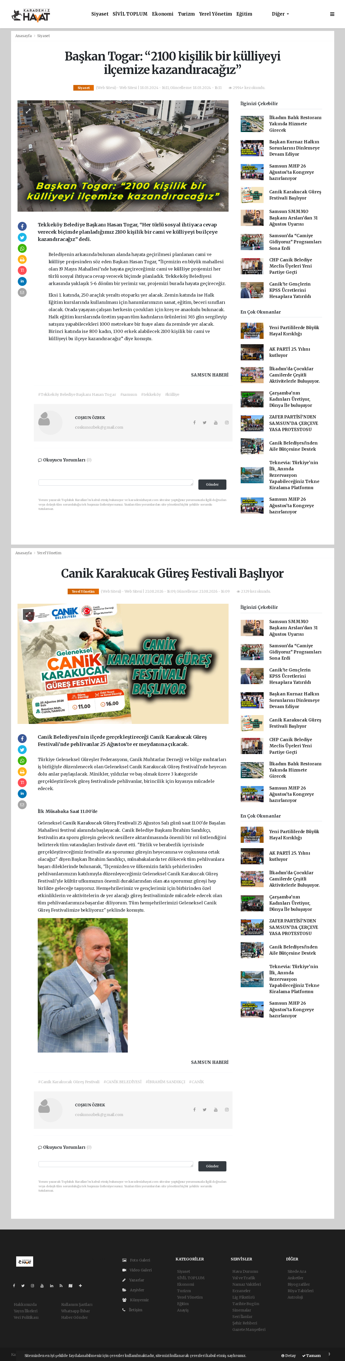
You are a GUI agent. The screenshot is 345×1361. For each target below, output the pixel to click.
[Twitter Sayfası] (25, 1285)
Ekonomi (163, 14)
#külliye (172, 394)
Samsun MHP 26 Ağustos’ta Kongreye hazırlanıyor (291, 172)
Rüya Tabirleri (300, 1290)
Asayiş (183, 1310)
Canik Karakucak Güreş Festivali (100, 823)
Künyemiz (139, 1300)
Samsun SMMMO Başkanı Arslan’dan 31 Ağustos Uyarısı (293, 218)
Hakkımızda (25, 1304)
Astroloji (295, 1297)
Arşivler (136, 1290)
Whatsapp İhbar (75, 1311)
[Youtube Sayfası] (44, 1285)
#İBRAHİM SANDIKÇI (165, 1081)
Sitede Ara (297, 1271)
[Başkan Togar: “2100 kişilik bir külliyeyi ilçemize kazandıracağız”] (123, 155)
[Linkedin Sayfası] (54, 1285)
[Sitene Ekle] (82, 1285)
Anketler (295, 1277)
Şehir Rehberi (244, 1323)
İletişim (135, 1309)
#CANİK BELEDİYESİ (123, 1081)
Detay (290, 1355)
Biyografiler (299, 1284)
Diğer (279, 14)
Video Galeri (140, 1270)
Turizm (186, 14)
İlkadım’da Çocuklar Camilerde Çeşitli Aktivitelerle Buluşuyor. (294, 375)
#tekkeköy (151, 394)
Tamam (313, 1355)
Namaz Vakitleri (246, 1284)
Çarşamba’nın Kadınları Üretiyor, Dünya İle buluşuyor (290, 399)
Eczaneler (241, 1290)
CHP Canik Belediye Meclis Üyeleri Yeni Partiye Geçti (290, 266)
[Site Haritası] (73, 1285)
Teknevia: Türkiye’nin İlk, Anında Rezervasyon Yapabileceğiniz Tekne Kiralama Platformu (294, 475)
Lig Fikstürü (243, 1297)
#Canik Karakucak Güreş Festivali (68, 1081)
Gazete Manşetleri (248, 1329)
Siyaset (100, 14)
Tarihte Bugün (245, 1303)
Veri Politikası (26, 1317)
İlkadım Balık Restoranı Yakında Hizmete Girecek (295, 124)
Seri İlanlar (242, 1316)
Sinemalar (241, 1310)
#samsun (128, 394)
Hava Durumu (245, 1271)
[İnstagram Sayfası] (35, 1285)
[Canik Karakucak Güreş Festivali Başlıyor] (123, 663)
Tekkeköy (177, 276)
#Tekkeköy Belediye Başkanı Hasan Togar (77, 394)
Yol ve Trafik (243, 1277)
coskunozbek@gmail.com (99, 427)
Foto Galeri (139, 1260)
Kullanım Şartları (76, 1304)
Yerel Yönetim (215, 14)
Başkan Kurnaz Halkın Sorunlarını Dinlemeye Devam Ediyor (294, 148)
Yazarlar (136, 1280)
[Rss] (63, 1285)
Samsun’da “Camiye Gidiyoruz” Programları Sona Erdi (295, 242)
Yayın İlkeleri (25, 1311)
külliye (57, 261)
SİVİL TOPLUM (130, 14)
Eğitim (244, 14)
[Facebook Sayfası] (16, 1285)
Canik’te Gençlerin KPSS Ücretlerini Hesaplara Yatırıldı (290, 290)
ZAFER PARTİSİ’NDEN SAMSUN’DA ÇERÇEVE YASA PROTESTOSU (293, 423)
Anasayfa (24, 36)
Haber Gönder (74, 1317)
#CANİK (196, 1081)
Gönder (212, 484)
